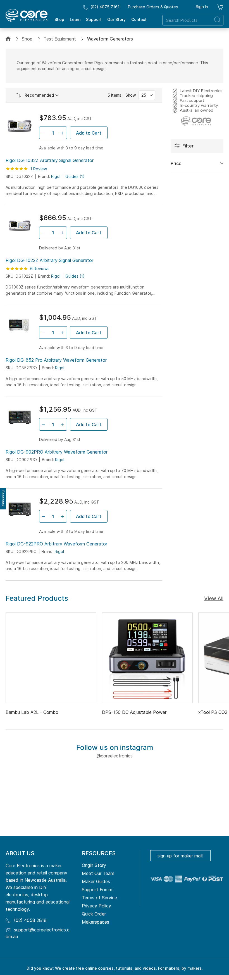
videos (149, 968)
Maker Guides (96, 881)
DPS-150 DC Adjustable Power (134, 712)
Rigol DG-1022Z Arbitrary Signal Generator (49, 260)
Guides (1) (75, 176)
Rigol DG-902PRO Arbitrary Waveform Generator (57, 452)
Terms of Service (99, 897)
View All (213, 598)
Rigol (55, 176)
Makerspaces (95, 922)
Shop (27, 39)
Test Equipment (60, 39)
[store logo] (26, 15)
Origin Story (94, 865)
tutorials (124, 968)
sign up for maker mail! (180, 856)
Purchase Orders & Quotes (153, 6)
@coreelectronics (115, 756)
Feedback (3, 498)
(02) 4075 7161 (105, 6)
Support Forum (97, 889)
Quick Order (94, 914)
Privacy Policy (96, 906)
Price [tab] (176, 163)
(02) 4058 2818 (30, 920)
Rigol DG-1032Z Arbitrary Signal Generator (50, 160)
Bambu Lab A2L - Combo (32, 712)
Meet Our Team (98, 873)
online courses (99, 968)
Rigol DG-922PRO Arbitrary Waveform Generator (56, 544)
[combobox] (193, 20)
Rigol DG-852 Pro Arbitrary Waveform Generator (56, 360)
